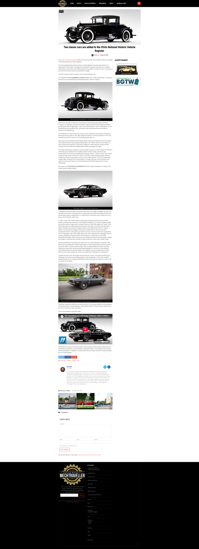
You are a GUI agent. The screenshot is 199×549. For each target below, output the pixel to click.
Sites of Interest (90, 3)
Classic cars (63, 360)
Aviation (90, 521)
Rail (89, 531)
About (111, 3)
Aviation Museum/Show (94, 469)
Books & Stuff (121, 3)
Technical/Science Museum (94, 494)
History (61, 11)
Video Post (90, 540)
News (88, 503)
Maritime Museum (92, 480)
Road (89, 535)
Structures (90, 510)
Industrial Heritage (92, 512)
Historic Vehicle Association (69, 60)
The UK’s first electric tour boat (67, 406)
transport (74, 360)
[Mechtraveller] (62, 3)
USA (78, 360)
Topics (79, 3)
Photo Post (90, 506)
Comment (62, 424)
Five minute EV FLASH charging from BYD (104, 406)
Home (72, 3)
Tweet (62, 357)
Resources (102, 3)
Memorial (90, 484)
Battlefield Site (91, 473)
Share (68, 357)
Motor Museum (92, 491)
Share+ (74, 357)
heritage (69, 360)
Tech (88, 516)
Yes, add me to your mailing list (68, 445)
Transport (89, 520)
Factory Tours (91, 477)
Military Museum (92, 487)
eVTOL (89, 523)
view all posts (69, 368)
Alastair (97, 55)
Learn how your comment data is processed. (89, 455)
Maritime (90, 528)
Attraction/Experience (92, 468)
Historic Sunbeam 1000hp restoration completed (85, 406)
